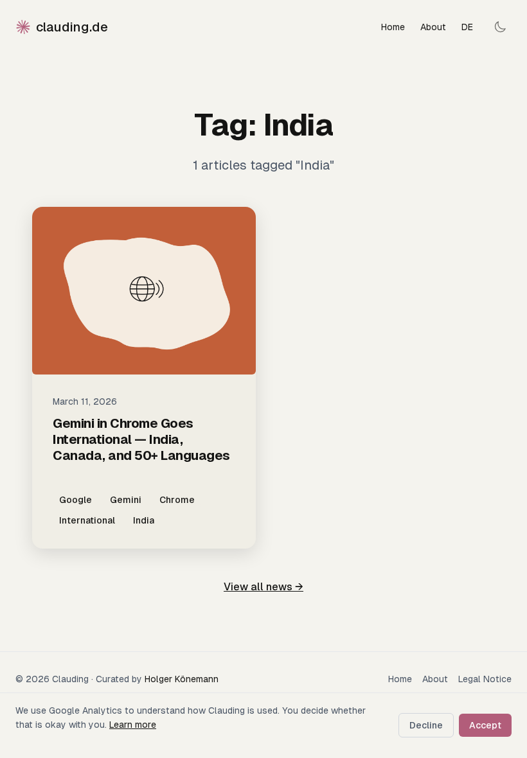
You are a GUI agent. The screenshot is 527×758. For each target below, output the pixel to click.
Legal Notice (485, 679)
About (433, 27)
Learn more (132, 724)
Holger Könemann (182, 679)
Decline (426, 725)
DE (467, 27)
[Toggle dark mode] (500, 27)
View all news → (263, 587)
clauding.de (72, 27)
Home (393, 27)
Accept (485, 725)
